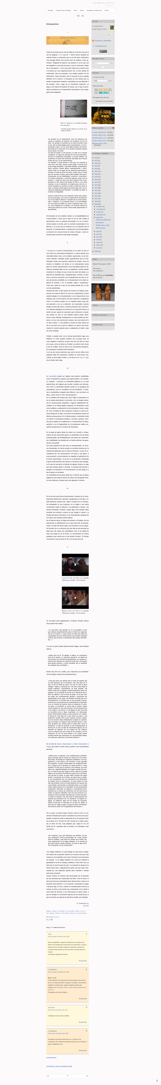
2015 (96, 188)
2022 (96, 168)
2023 (96, 166)
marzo (98, 242)
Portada (50, 10)
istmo (49, 934)
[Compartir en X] (49, 919)
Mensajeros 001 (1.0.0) (99, 143)
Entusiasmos (52, 24)
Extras (107, 10)
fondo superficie (58, 987)
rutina (53, 983)
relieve (66, 987)
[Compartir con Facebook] (51, 919)
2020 (96, 174)
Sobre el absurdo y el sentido (63, 911)
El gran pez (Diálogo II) (103, 220)
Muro (75, 10)
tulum (75, 987)
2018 (96, 179)
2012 (96, 196)
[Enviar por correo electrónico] (47, 919)
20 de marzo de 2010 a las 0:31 (58, 1010)
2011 (96, 198)
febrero (98, 245)
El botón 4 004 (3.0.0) (99, 132)
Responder (83, 961)
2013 (96, 193)
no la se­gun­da (63, 55)
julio (98, 231)
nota (84, 824)
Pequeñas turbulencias (94, 10)
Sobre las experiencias (78, 913)
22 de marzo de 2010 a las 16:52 (58, 1033)
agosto (98, 217)
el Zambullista (52, 969)
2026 (96, 158)
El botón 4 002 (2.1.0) (99, 138)
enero (98, 248)
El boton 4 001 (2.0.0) (99, 141)
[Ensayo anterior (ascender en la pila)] (48, 1076)
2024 (96, 163)
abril (98, 239)
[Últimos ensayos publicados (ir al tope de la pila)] (67, 1076)
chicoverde (51, 1007)
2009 (96, 204)
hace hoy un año (82, 357)
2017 (96, 182)
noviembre (99, 209)
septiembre (99, 214)
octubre (98, 212)
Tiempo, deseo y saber (103, 225)
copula (70, 987)
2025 (96, 160)
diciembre (99, 206)
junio (98, 234)
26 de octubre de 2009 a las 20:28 (58, 936)
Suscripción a (103, 40)
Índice (82, 10)
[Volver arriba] (157, 1080)
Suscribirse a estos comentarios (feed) (59, 1066)
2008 (96, 251)
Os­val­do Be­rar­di (67, 578)
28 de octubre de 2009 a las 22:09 (58, 972)
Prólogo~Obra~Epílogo (63, 10)
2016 (96, 185)
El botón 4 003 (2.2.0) (99, 135)
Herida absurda (100, 228)
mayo (98, 237)
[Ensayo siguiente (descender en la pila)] (87, 1076)
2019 (96, 177)
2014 (96, 190)
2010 (96, 201)
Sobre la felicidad (62, 913)
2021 (96, 171)
